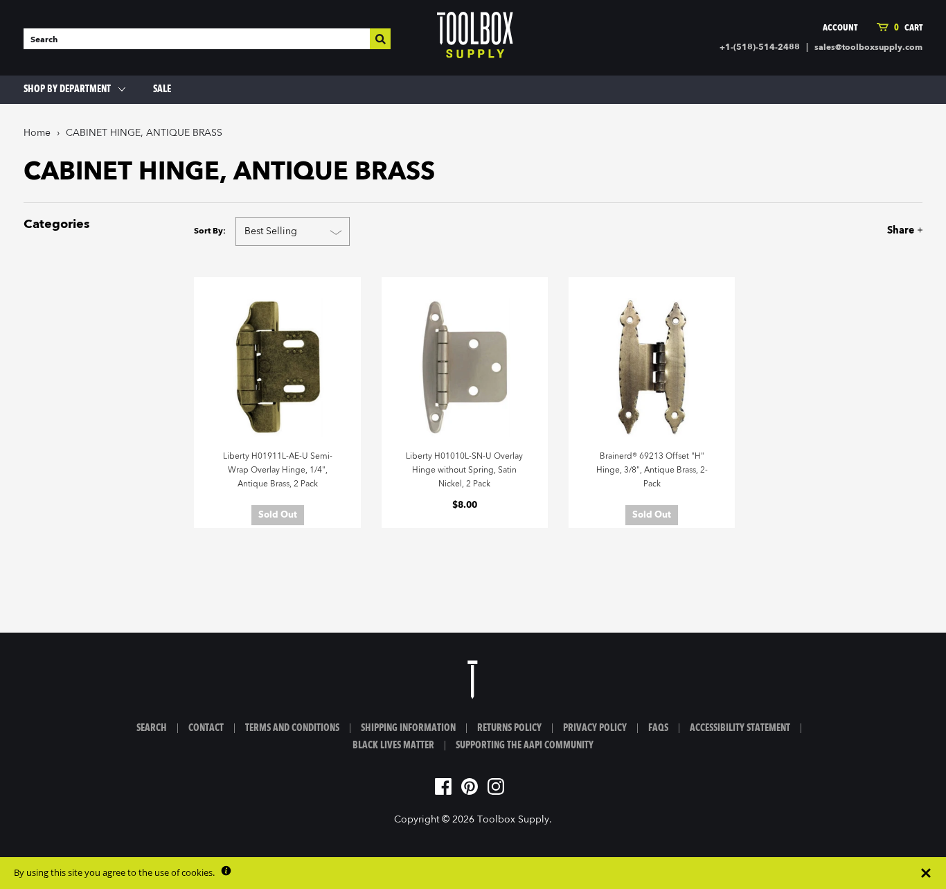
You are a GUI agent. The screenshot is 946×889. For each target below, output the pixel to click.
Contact (206, 728)
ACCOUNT (840, 28)
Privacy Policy (595, 728)
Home (37, 133)
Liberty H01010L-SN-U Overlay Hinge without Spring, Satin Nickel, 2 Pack (464, 470)
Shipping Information (408, 728)
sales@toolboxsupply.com (868, 48)
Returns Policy (509, 728)
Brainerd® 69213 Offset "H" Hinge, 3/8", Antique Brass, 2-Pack (652, 470)
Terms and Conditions (292, 728)
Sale (162, 89)
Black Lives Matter (393, 745)
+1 (882, 230)
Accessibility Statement (740, 728)
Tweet (857, 230)
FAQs (658, 728)
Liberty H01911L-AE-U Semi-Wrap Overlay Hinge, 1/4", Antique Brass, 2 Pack (277, 470)
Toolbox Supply (513, 820)
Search (151, 728)
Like (834, 230)
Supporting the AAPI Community (525, 745)
